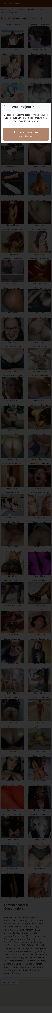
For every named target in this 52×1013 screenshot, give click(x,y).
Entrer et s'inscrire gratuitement (26, 134)
